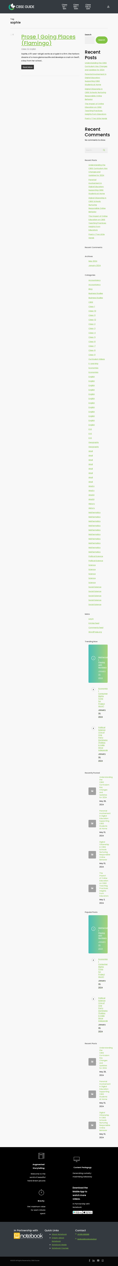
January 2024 (94, 265)
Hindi (90, 451)
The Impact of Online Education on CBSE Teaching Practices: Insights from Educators (95, 108)
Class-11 (92, 315)
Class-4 (92, 333)
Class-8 (92, 350)
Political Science (95, 556)
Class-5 (92, 337)
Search (88, 34)
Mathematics (94, 512)
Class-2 (91, 324)
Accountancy (94, 280)
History (91, 503)
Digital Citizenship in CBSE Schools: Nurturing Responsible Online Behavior (95, 94)
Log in (91, 618)
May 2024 (92, 261)
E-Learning (93, 363)
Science (92, 565)
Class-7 (92, 346)
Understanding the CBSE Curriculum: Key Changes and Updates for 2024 (96, 66)
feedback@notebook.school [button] (87, 1239)
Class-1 (91, 306)
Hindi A (91, 486)
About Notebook (59, 1234)
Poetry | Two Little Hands (96, 118)
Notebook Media (59, 1244)
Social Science (94, 587)
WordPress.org (95, 632)
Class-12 (25, 49)
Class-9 (91, 354)
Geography (93, 442)
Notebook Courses (60, 1248)
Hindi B (91, 495)
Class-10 (92, 311)
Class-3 (91, 328)
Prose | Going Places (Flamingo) (48, 40)
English (33, 49)
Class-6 (92, 341)
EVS (90, 429)
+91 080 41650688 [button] (83, 1234)
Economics (93, 368)
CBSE (90, 302)
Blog (90, 289)
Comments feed (95, 627)
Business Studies (95, 293)
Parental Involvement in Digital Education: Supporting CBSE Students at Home (95, 79)
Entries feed (93, 623)
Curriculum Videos (96, 359)
